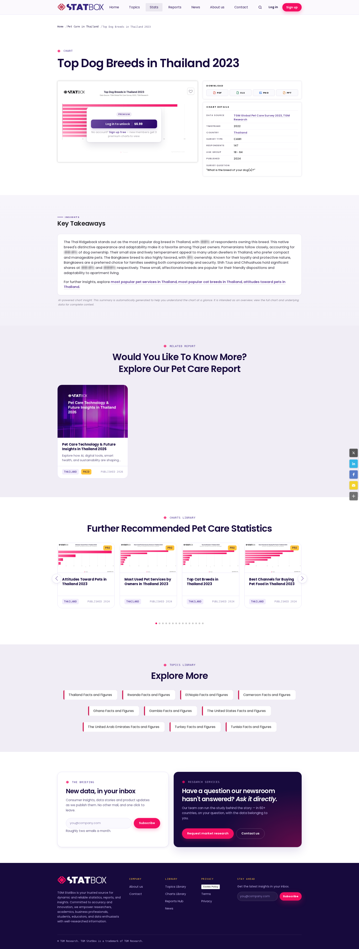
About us (217, 7)
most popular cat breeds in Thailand (210, 281)
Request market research (208, 833)
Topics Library (175, 887)
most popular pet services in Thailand (144, 281)
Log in (273, 7)
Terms (206, 894)
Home (114, 7)
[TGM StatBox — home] (80, 7)
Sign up (292, 7)
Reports (174, 7)
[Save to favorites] (190, 91)
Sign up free (117, 132)
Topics (134, 7)
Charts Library (175, 894)
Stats (154, 7)
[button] (353, 453)
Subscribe (147, 823)
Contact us (250, 833)
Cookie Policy (210, 886)
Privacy (206, 901)
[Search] (260, 7)
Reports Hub (174, 901)
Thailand (240, 133)
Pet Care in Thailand (83, 26)
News (195, 7)
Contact (241, 7)
